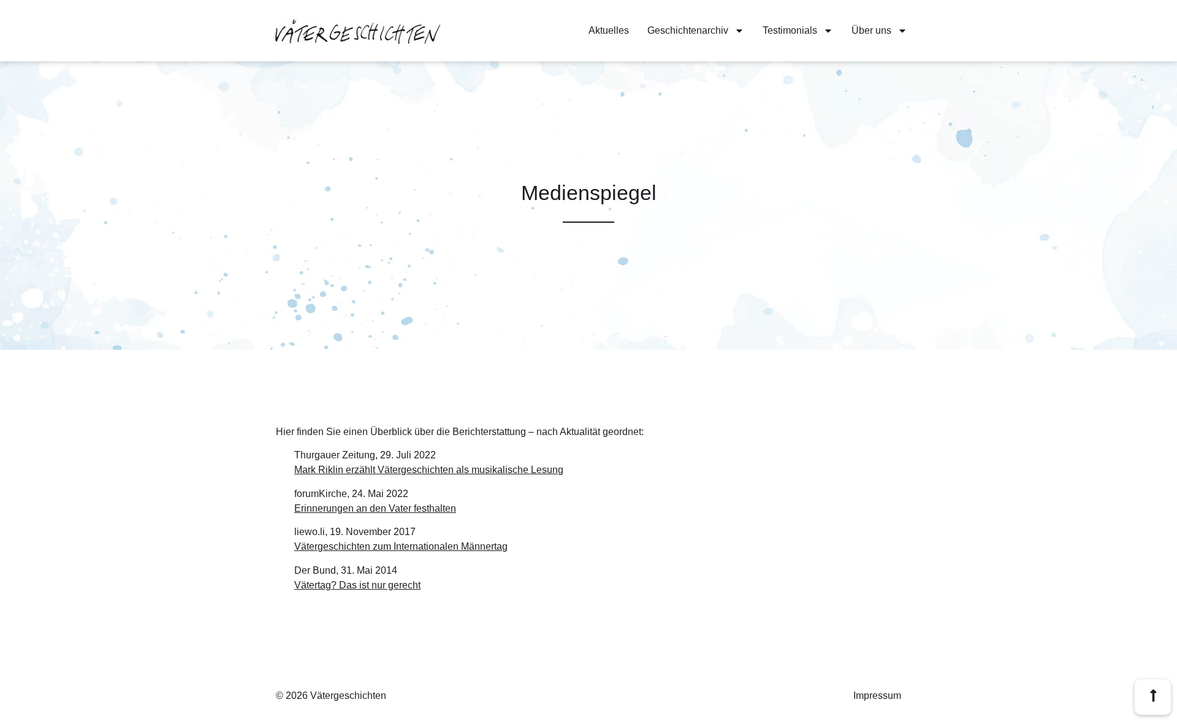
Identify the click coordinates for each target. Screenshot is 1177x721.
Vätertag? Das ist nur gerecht (357, 585)
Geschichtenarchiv (687, 30)
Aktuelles (608, 30)
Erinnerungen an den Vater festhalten (375, 508)
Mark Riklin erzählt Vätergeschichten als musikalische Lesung (428, 470)
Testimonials (790, 30)
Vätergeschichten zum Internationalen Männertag (401, 546)
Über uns (871, 30)
